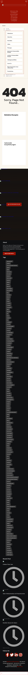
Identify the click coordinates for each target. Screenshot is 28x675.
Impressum (9, 665)
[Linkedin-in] (16, 655)
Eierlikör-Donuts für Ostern (12, 149)
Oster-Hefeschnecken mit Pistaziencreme (11, 125)
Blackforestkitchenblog (13, 661)
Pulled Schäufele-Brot (11, 154)
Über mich (9, 76)
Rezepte (8, 30)
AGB (20, 665)
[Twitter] (12, 655)
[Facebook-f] (7, 655)
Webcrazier (20, 666)
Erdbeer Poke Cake (10, 119)
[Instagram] (20, 655)
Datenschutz (16, 665)
